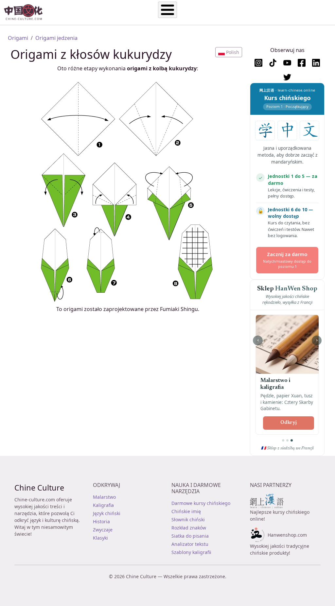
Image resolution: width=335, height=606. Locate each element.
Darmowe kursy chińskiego (200, 503)
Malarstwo (104, 497)
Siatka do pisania (190, 536)
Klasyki (100, 538)
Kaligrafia (103, 505)
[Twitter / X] (287, 77)
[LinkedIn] (316, 62)
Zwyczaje (103, 530)
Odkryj (288, 423)
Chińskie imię (186, 511)
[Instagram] (258, 62)
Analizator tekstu (189, 544)
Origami (18, 38)
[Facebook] (301, 62)
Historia (101, 521)
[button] (228, 52)
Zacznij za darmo (287, 260)
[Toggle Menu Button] (167, 10)
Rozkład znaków (188, 528)
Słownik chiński (188, 519)
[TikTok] (272, 62)
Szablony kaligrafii (191, 552)
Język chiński (106, 513)
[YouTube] (287, 62)
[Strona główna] (26, 12)
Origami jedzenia (56, 38)
